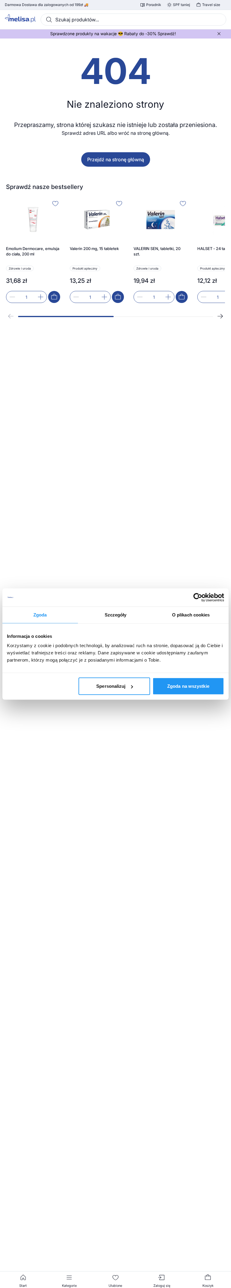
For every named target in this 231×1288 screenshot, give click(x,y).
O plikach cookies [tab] (191, 614)
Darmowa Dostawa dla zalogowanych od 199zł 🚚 (46, 5)
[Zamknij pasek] (219, 33)
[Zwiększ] (41, 297)
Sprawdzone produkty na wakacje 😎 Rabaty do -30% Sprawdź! (113, 34)
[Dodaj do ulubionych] (55, 203)
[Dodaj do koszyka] (54, 297)
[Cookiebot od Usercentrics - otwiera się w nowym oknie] (197, 597)
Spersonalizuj (110, 686)
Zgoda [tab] (40, 614)
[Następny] (220, 316)
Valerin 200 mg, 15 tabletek (94, 248)
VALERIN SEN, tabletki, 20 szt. (157, 251)
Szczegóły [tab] (116, 614)
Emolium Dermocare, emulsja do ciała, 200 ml (32, 251)
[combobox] (133, 20)
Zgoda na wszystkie (188, 686)
